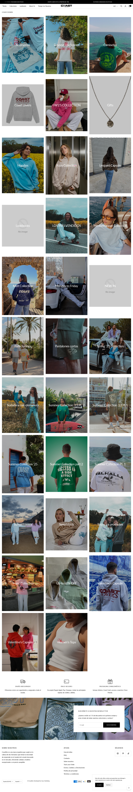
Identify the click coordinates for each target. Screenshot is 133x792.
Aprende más (118, 780)
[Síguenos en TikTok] (128, 753)
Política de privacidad (70, 771)
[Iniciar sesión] (125, 6)
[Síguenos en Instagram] (117, 753)
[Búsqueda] (121, 6)
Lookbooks (23, 6)
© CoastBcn (30, 781)
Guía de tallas (68, 752)
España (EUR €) (7, 781)
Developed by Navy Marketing (41, 781)
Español (17, 781)
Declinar (108, 785)
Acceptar (99, 785)
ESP (114, 6)
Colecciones (13, 6)
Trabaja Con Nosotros (44, 6)
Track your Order (69, 764)
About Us (32, 6)
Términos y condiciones (71, 774)
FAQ (65, 755)
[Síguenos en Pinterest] (123, 753)
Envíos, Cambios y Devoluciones (74, 767)
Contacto (67, 758)
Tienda (4, 6)
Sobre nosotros (69, 761)
